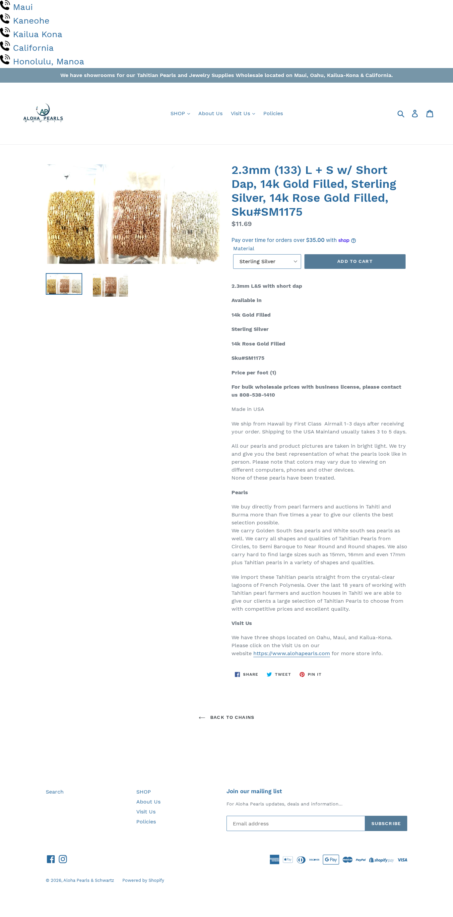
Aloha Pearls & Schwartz (88, 880)
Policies (273, 113)
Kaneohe (31, 21)
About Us (210, 113)
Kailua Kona (37, 34)
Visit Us (241, 113)
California (33, 48)
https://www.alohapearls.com (291, 653)
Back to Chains (231, 717)
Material (243, 248)
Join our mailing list (254, 791)
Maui (23, 7)
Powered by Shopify (143, 880)
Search (55, 792)
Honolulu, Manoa (48, 61)
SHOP (178, 113)
